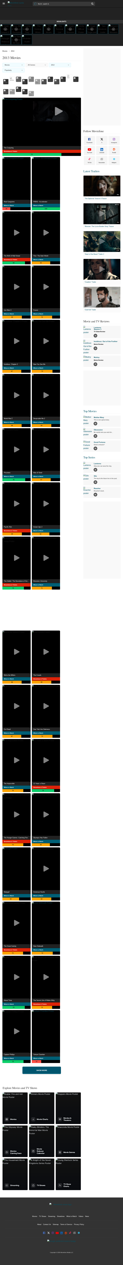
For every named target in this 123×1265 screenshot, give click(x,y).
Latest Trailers (91, 171)
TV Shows (42, 1216)
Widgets (114, 162)
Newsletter (102, 162)
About (39, 1224)
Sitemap (55, 1224)
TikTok (90, 162)
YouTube (89, 152)
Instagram (114, 142)
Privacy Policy (79, 1224)
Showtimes (61, 1216)
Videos (81, 1216)
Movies (4, 51)
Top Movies (89, 411)
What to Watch (71, 1216)
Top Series (89, 457)
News (87, 1216)
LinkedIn (101, 152)
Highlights (61, 21)
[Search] (92, 4)
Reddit (114, 152)
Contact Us (47, 1224)
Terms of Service (66, 1224)
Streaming (51, 1216)
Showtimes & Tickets (10, 151)
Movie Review (98, 344)
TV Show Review (99, 331)
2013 (12, 51)
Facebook (89, 142)
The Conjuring (8, 148)
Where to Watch (9, 205)
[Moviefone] (17, 3)
